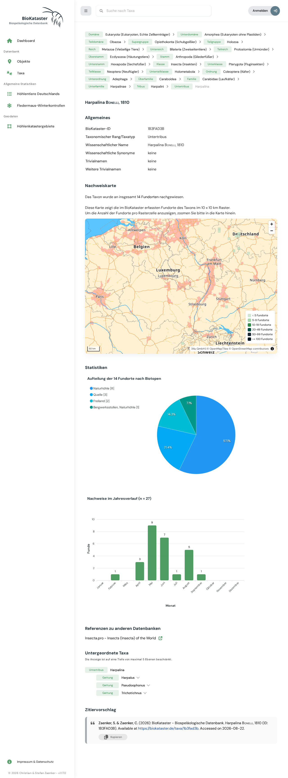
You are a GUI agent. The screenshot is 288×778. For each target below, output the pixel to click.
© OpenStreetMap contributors (249, 349)
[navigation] (37, 84)
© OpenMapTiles (217, 349)
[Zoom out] (271, 230)
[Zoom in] (271, 224)
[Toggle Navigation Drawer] (86, 11)
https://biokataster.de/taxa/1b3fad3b (168, 728)
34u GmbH (198, 349)
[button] (138, 677)
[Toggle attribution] (272, 348)
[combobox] (153, 10)
